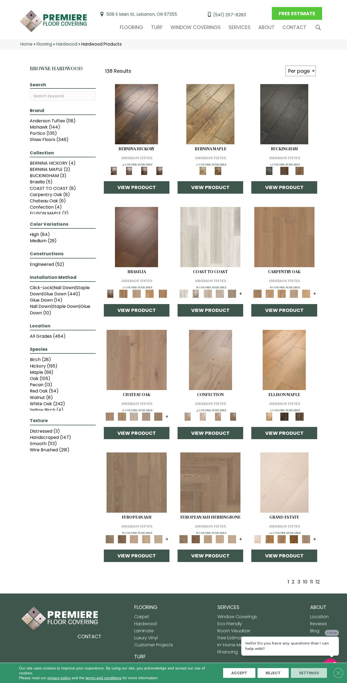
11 (311, 582)
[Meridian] (299, 416)
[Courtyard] (122, 416)
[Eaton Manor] (282, 539)
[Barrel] (123, 293)
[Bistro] (134, 539)
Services (239, 27)
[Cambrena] (136, 114)
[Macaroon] (203, 416)
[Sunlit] (306, 293)
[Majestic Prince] (284, 416)
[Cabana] (208, 293)
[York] (299, 170)
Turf (157, 27)
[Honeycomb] (282, 293)
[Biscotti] (122, 539)
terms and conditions (103, 678)
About (266, 27)
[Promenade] (232, 293)
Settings (309, 673)
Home (26, 44)
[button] (319, 27)
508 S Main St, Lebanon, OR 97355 (141, 14)
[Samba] (163, 293)
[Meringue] (218, 416)
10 (305, 582)
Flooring (131, 27)
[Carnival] (146, 539)
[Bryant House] (269, 539)
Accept (239, 673)
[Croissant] (210, 359)
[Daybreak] (220, 293)
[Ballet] (137, 482)
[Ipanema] (150, 293)
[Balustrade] (137, 359)
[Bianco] (210, 114)
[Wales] (284, 170)
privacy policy (58, 678)
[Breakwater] (196, 293)
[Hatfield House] (294, 539)
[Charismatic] (284, 359)
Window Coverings (196, 27)
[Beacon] (210, 237)
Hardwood (66, 44)
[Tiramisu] (233, 416)
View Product (136, 187)
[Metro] (158, 539)
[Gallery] (269, 293)
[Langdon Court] (306, 539)
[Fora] (129, 170)
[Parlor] (158, 416)
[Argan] (136, 237)
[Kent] (284, 114)
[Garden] (146, 416)
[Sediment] (294, 293)
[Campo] (136, 293)
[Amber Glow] (284, 237)
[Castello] (218, 170)
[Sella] (159, 170)
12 (318, 582)
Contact (294, 27)
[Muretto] (144, 170)
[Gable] (134, 416)
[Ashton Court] (284, 482)
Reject (273, 673)
